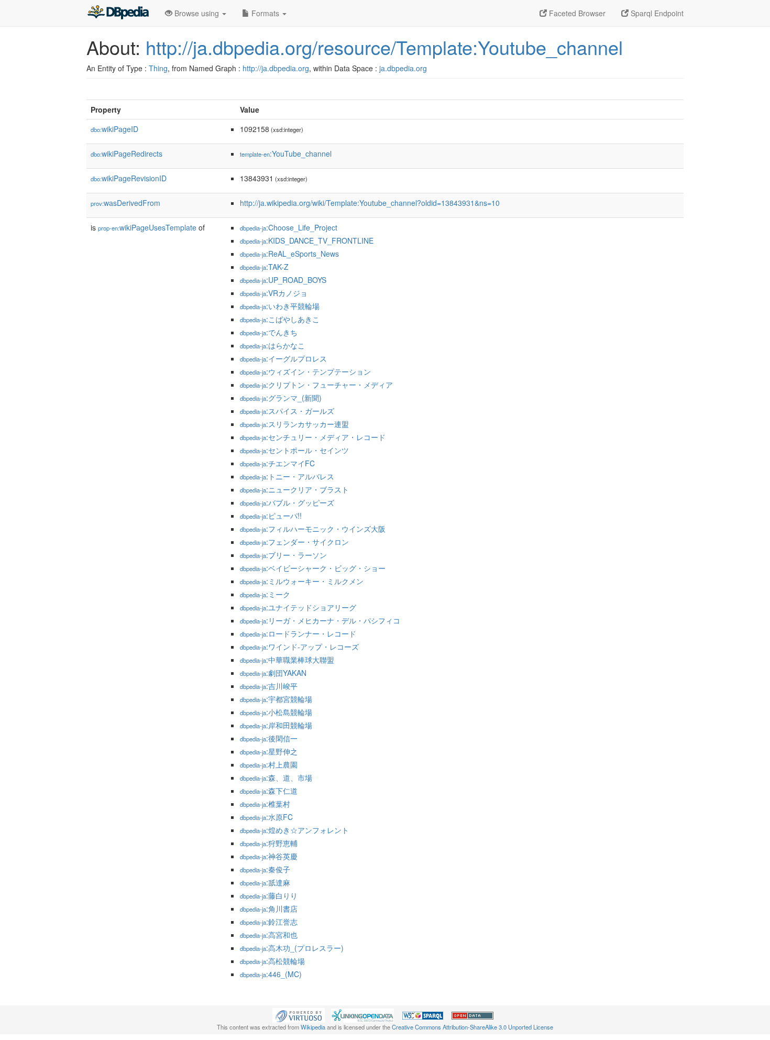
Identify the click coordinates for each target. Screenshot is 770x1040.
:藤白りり (269, 895)
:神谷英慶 (269, 856)
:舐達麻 (265, 882)
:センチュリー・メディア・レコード (313, 437)
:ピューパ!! (271, 515)
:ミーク (265, 594)
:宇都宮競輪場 (276, 699)
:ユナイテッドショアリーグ (298, 607)
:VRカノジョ (273, 293)
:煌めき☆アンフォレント (294, 830)
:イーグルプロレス (283, 358)
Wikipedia (313, 1027)
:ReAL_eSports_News (289, 253)
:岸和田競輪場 (276, 725)
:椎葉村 (265, 803)
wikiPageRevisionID (129, 178)
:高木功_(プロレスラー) (292, 948)
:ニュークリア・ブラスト (294, 489)
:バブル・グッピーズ (287, 502)
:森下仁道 (269, 790)
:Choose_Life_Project (288, 227)
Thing (158, 68)
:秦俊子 (265, 869)
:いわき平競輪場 (280, 306)
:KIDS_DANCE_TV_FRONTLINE (306, 240)
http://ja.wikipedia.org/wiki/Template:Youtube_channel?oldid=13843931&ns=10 (370, 203)
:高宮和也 (269, 934)
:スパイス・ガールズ (287, 411)
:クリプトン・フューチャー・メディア (316, 384)
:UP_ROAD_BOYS (283, 280)
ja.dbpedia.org (403, 68)
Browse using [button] (196, 13)
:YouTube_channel (286, 153)
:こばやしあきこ (280, 319)
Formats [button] (265, 13)
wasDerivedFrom (125, 203)
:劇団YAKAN (273, 672)
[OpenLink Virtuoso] (298, 1014)
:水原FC (266, 817)
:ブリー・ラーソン (283, 555)
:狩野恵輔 (269, 843)
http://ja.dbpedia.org (276, 68)
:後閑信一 (269, 738)
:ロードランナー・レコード (298, 633)
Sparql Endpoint (656, 13)
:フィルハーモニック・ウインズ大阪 (313, 528)
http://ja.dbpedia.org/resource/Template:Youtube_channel (384, 47)
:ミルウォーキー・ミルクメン (302, 581)
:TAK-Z (264, 266)
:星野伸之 (269, 751)
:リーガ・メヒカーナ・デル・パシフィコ (320, 620)
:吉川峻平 (269, 686)
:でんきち (269, 332)
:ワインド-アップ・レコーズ (299, 646)
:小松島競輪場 (276, 712)
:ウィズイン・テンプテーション (305, 371)
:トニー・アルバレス (287, 476)
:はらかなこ (272, 345)
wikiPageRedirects (126, 153)
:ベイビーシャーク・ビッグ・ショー (313, 568)
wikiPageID (114, 129)
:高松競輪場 (272, 961)
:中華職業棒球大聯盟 (287, 659)
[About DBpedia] (118, 13)
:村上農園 (269, 764)
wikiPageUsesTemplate (147, 227)
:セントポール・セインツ (294, 450)
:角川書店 (269, 908)
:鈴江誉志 (269, 921)
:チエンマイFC (277, 463)
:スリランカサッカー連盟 (294, 424)
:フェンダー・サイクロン (294, 542)
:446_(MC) (271, 974)
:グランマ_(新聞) (281, 397)
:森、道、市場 (276, 777)
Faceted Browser (576, 13)
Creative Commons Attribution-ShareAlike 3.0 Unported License (472, 1027)
